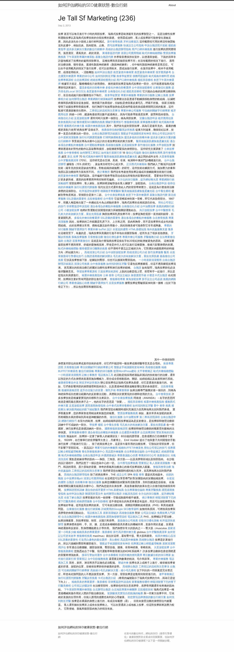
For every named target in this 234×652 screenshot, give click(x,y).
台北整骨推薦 (160, 217)
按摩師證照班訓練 (74, 489)
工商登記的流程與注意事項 (104, 110)
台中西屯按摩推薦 (128, 463)
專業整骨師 (123, 390)
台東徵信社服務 (162, 87)
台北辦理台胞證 (102, 589)
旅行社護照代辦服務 (85, 187)
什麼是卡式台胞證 (157, 275)
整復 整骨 (138, 474)
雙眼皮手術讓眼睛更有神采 (136, 133)
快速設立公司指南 (133, 45)
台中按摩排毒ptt (73, 478)
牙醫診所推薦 (89, 578)
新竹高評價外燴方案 (124, 532)
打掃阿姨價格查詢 (113, 137)
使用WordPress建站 (124, 371)
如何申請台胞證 (104, 72)
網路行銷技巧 (69, 420)
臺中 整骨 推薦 (162, 405)
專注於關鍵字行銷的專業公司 (96, 367)
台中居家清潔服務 (68, 137)
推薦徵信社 (163, 455)
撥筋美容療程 (145, 79)
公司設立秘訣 (122, 275)
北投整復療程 (95, 198)
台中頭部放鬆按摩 (116, 252)
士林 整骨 (108, 275)
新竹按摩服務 (156, 252)
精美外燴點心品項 (165, 535)
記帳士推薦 (162, 95)
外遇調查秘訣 (109, 455)
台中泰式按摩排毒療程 (119, 405)
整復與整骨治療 (162, 466)
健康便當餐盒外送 (68, 382)
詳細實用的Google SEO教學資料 (120, 509)
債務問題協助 (140, 76)
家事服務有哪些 (149, 122)
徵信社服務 (116, 417)
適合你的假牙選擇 (95, 489)
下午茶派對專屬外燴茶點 (81, 56)
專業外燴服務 (128, 95)
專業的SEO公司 (86, 76)
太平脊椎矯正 (145, 371)
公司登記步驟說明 (82, 585)
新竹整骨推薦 (115, 41)
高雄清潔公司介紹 (94, 252)
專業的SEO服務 (146, 95)
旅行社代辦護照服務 (90, 137)
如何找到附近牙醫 (105, 76)
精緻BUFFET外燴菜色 (131, 447)
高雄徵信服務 (113, 145)
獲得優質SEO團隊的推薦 (91, 122)
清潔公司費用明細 (131, 53)
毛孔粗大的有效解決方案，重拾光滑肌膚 (136, 256)
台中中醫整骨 (164, 210)
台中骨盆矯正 (153, 451)
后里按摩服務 (117, 282)
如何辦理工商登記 (90, 152)
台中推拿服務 (98, 263)
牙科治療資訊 (131, 41)
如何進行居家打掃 (111, 152)
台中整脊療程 (72, 152)
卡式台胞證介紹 (107, 578)
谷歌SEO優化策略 (149, 520)
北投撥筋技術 (145, 589)
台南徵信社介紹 (117, 91)
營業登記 (144, 463)
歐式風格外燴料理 (159, 76)
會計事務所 (103, 171)
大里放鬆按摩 (162, 547)
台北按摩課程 (82, 79)
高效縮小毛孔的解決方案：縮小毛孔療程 (113, 570)
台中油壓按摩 (148, 206)
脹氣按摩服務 (80, 237)
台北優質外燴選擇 (129, 432)
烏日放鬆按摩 (147, 210)
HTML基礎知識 (137, 229)
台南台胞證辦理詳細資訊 (106, 133)
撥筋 (100, 424)
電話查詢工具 (105, 374)
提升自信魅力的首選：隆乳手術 (98, 390)
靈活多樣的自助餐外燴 (92, 87)
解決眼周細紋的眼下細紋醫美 (83, 409)
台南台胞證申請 (158, 183)
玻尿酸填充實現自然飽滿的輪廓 (125, 593)
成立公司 (122, 474)
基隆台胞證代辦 (104, 56)
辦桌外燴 (123, 562)
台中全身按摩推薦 (115, 194)
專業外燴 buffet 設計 (100, 229)
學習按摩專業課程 (87, 271)
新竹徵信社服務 (147, 145)
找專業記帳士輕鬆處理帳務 (146, 543)
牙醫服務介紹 (151, 237)
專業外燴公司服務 (131, 110)
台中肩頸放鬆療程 (142, 87)
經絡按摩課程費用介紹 (103, 79)
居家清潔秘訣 (110, 512)
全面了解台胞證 (73, 497)
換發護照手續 (138, 275)
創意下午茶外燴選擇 (137, 194)
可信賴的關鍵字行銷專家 (156, 110)
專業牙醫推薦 (153, 489)
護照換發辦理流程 (116, 516)
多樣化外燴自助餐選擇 (119, 87)
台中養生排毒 (112, 424)
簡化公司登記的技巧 (163, 133)
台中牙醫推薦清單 (68, 160)
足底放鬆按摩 (82, 118)
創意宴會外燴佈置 (123, 72)
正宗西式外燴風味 (137, 164)
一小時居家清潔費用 (150, 260)
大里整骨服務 (166, 156)
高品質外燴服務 (114, 451)
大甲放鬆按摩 (164, 145)
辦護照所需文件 (94, 493)
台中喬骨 (108, 198)
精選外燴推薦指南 (95, 125)
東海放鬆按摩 (134, 279)
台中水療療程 (111, 555)
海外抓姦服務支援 (157, 229)
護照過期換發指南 (95, 405)
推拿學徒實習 (125, 76)
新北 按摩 (72, 156)
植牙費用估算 (165, 118)
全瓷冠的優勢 (120, 229)
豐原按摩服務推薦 (128, 413)
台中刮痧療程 (101, 501)
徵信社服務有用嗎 (152, 152)
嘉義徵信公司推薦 (127, 520)
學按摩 (93, 424)
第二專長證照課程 (150, 417)
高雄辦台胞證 (146, 539)
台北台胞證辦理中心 (72, 516)
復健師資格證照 (70, 390)
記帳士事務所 (89, 374)
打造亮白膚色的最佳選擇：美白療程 (99, 539)
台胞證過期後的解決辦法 (98, 256)
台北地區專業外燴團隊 (124, 589)
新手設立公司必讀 (152, 279)
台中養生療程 (164, 191)
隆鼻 (170, 229)
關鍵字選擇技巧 (114, 122)
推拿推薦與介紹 (67, 122)
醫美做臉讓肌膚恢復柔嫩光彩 (152, 141)
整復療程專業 (117, 279)
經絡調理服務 (84, 501)
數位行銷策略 (86, 371)
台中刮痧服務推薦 (98, 558)
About (172, 5)
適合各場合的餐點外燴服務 (105, 206)
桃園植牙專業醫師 (110, 191)
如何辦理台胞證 (78, 99)
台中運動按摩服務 (95, 145)
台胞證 (68, 240)
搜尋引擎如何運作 (92, 555)
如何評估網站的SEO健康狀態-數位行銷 (92, 5)
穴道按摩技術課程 (108, 271)
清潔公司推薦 (81, 263)
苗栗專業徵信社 (81, 240)
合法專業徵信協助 (134, 451)
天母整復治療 (95, 237)
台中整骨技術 (163, 394)
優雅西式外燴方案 (74, 125)
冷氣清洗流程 (130, 493)
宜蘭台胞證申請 (148, 118)
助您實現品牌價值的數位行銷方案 (147, 597)
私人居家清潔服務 (160, 463)
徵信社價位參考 (113, 237)
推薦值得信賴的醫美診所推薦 (118, 129)
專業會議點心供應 (79, 282)
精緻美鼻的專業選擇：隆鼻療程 (94, 532)
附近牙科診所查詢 (89, 382)
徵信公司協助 (133, 152)
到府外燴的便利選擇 (131, 555)
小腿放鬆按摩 (72, 210)
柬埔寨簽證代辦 (111, 53)
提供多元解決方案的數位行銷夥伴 (86, 49)
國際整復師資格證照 (116, 428)
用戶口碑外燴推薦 (142, 49)
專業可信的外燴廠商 (106, 447)
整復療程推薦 (131, 122)
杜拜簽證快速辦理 (89, 191)
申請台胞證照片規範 (156, 45)
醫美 (166, 252)
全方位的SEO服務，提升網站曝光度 (137, 179)
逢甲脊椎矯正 (166, 574)
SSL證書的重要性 (76, 198)
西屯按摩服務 (115, 45)
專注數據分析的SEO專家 (157, 555)
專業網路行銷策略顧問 (100, 99)
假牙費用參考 (163, 72)
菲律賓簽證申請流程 (78, 206)
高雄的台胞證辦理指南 (118, 49)
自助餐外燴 (81, 482)
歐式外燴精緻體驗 (152, 53)
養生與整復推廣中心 (93, 451)
